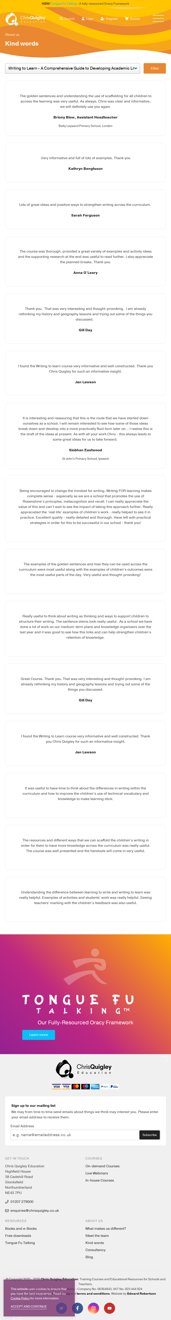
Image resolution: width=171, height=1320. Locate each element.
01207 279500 (21, 1201)
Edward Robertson (141, 1294)
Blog (89, 1257)
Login (89, 19)
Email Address (22, 1126)
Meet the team (97, 1235)
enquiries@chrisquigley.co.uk (34, 1210)
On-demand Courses (103, 1166)
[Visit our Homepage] (25, 19)
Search (69, 19)
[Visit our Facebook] (77, 1308)
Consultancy (96, 1250)
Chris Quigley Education (59, 1279)
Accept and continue (29, 1306)
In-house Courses (100, 1180)
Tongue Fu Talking (64, 4)
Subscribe (149, 1135)
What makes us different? (106, 1228)
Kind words (95, 1242)
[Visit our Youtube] (109, 1308)
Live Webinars (97, 1173)
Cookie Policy (20, 1298)
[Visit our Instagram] (93, 1308)
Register (111, 19)
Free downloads (18, 1235)
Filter (155, 68)
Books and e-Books (21, 1228)
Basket (134, 19)
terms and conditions (93, 1294)
